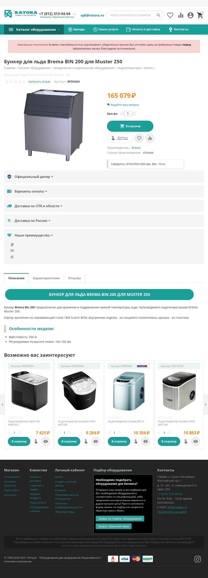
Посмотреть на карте (172, 512)
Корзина (60, 490)
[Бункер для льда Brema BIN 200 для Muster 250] (53, 125)
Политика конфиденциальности (69, 505)
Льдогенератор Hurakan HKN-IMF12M (177, 423)
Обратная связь (65, 512)
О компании (12, 477)
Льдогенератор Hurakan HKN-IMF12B (77, 423)
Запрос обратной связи (113, 526)
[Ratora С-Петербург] (21, 14)
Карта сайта (11, 490)
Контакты (10, 495)
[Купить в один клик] (35, 441)
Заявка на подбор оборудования (120, 518)
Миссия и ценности (10, 483)
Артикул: (60, 81)
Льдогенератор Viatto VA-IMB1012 (24, 423)
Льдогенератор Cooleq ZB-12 (126, 421)
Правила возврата (35, 496)
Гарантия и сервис (37, 487)
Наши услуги (38, 502)
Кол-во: (112, 114)
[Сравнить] (149, 138)
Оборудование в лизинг (39, 509)
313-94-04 (54, 14)
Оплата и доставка (35, 479)
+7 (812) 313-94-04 (169, 494)
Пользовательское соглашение (67, 496)
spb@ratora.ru (177, 507)
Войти (59, 477)
